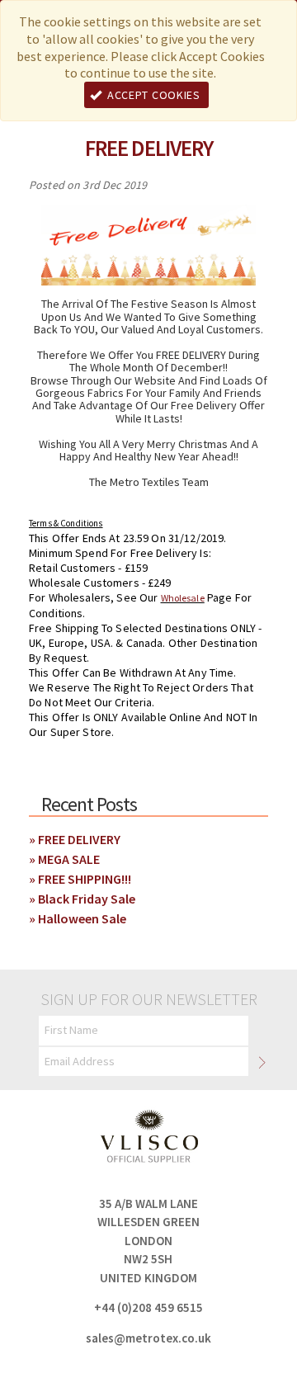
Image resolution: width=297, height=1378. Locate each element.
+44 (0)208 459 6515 (148, 1307)
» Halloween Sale (77, 918)
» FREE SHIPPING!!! (80, 879)
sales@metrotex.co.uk (148, 1338)
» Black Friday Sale (82, 898)
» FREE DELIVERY (74, 839)
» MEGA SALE (64, 859)
